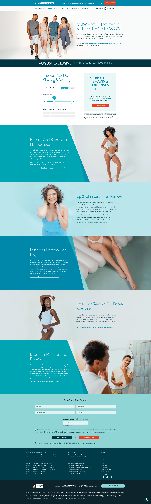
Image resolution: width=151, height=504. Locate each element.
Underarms (71, 116)
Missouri (35, 471)
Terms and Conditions (106, 469)
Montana (35, 473)
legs (101, 43)
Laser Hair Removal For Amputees (76, 459)
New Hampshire (45, 459)
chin (97, 43)
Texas (51, 461)
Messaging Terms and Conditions (102, 495)
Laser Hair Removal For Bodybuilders (76, 461)
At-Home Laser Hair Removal (75, 454)
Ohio (42, 467)
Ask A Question (62, 437)
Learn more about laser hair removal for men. (44, 381)
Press (102, 463)
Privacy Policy (72, 432)
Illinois (27, 469)
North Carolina (44, 463)
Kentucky (35, 457)
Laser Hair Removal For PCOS (75, 469)
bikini (105, 43)
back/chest (112, 43)
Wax (71, 88)
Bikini (63, 113)
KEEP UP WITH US (113, 486)
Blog (102, 459)
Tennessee (52, 459)
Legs (55, 116)
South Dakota (53, 457)
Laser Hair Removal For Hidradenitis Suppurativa (79, 467)
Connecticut (29, 461)
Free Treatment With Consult (91, 63)
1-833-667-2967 (97, 432)
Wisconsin (52, 469)
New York (43, 461)
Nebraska (43, 454)
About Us (103, 454)
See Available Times (89, 437)
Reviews (103, 457)
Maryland (35, 463)
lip (95, 43)
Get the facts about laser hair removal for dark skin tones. (94, 327)
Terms (74, 442)
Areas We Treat (52, 8)
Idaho (27, 467)
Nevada (43, 457)
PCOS (78, 217)
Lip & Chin (63, 116)
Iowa (27, 473)
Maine (34, 461)
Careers (103, 461)
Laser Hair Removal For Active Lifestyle (77, 457)
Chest (46, 116)
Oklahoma (43, 469)
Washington (53, 467)
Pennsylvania (44, 473)
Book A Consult (100, 105)
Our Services (38, 8)
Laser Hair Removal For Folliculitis (76, 465)
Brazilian (71, 113)
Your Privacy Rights (105, 471)
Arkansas (28, 457)
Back (55, 113)
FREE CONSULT (110, 3)
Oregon (43, 471)
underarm (90, 43)
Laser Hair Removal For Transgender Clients (78, 473)
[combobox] (75, 423)
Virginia (51, 465)
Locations (74, 8)
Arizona (28, 454)
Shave (64, 88)
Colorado (28, 459)
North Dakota (44, 465)
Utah (51, 463)
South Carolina (53, 454)
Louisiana (35, 459)
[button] (146, 500)
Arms (46, 113)
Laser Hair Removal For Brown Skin (76, 463)
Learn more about (44, 277)
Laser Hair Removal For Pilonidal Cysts (77, 471)
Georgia (28, 465)
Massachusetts (36, 465)
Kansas (34, 454)
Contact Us (104, 465)
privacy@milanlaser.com (43, 434)
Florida (28, 463)
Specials (64, 8)
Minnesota (35, 469)
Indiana (28, 471)
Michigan (35, 467)
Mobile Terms (63, 432)
